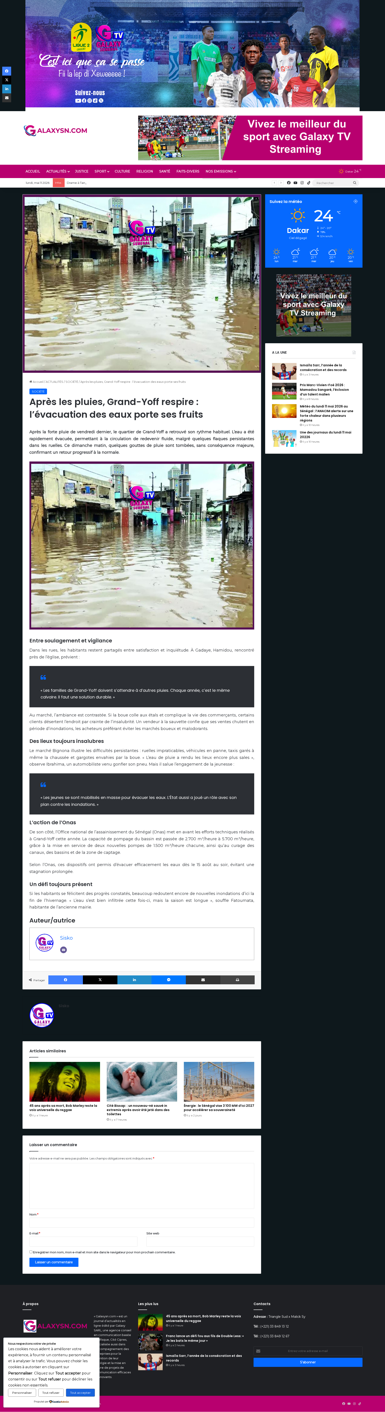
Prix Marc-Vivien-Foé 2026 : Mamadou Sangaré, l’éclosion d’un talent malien (324, 390)
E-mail (34, 1233)
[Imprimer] (237, 979)
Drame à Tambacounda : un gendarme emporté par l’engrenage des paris (120, 183)
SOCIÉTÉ (72, 381)
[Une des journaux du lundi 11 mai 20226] (284, 438)
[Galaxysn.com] (56, 130)
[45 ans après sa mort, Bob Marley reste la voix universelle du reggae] (64, 1081)
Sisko (66, 938)
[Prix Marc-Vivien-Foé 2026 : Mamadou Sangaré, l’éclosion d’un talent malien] (284, 391)
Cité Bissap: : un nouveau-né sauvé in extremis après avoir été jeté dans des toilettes (138, 1109)
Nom (33, 1214)
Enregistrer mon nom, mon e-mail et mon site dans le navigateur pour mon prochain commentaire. (104, 1252)
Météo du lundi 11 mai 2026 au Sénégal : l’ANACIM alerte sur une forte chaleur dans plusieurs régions (326, 413)
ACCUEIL (33, 171)
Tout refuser (50, 1392)
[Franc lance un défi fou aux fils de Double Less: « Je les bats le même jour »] (150, 1342)
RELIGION (144, 171)
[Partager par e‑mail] (203, 979)
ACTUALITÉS (56, 171)
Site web (152, 1233)
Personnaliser (22, 1392)
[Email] (63, 950)
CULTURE (122, 171)
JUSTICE (81, 171)
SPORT (100, 171)
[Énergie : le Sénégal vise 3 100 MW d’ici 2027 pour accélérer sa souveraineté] (219, 1081)
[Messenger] (169, 979)
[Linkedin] (134, 979)
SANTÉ (164, 171)
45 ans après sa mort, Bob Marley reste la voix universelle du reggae (63, 1107)
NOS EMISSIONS (219, 171)
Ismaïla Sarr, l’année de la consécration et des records (323, 367)
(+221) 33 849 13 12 (274, 1326)
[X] (100, 979)
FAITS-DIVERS (187, 171)
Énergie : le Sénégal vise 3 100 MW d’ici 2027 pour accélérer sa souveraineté (219, 1107)
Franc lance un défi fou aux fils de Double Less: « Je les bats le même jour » (205, 1338)
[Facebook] (65, 979)
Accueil (37, 381)
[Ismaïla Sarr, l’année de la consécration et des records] (284, 371)
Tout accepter (80, 1392)
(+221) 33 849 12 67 (274, 1336)
